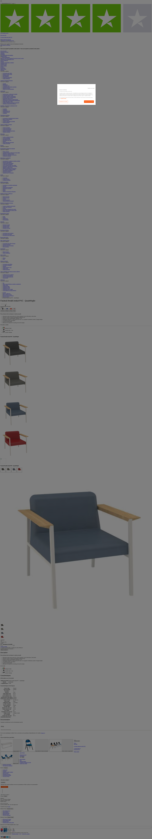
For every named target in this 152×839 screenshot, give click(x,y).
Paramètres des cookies (63, 101)
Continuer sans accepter (91, 88)
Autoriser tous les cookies (89, 101)
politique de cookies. (63, 98)
